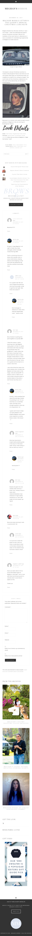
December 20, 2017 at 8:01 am (21, 303)
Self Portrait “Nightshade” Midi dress (16, 133)
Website (7, 639)
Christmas (20, 146)
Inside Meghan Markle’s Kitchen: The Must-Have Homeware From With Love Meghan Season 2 (19, 180)
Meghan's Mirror (16, 8)
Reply (8, 231)
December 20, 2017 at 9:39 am (21, 460)
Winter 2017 (18, 147)
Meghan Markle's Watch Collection (19, 170)
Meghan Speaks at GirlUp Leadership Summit (16, 808)
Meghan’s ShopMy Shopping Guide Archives (16, 722)
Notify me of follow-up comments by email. (15, 649)
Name (7, 626)
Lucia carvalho (17, 218)
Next (26, 154)
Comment (8, 607)
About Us (15, 911)
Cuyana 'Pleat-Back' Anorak (19, 174)
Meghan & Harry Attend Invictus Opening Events (16, 767)
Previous (6, 154)
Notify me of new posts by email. (14, 655)
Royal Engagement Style (20, 144)
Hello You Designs (26, 933)
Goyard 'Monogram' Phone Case (19, 166)
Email (7, 633)
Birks (15, 146)
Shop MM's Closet (15, 204)
